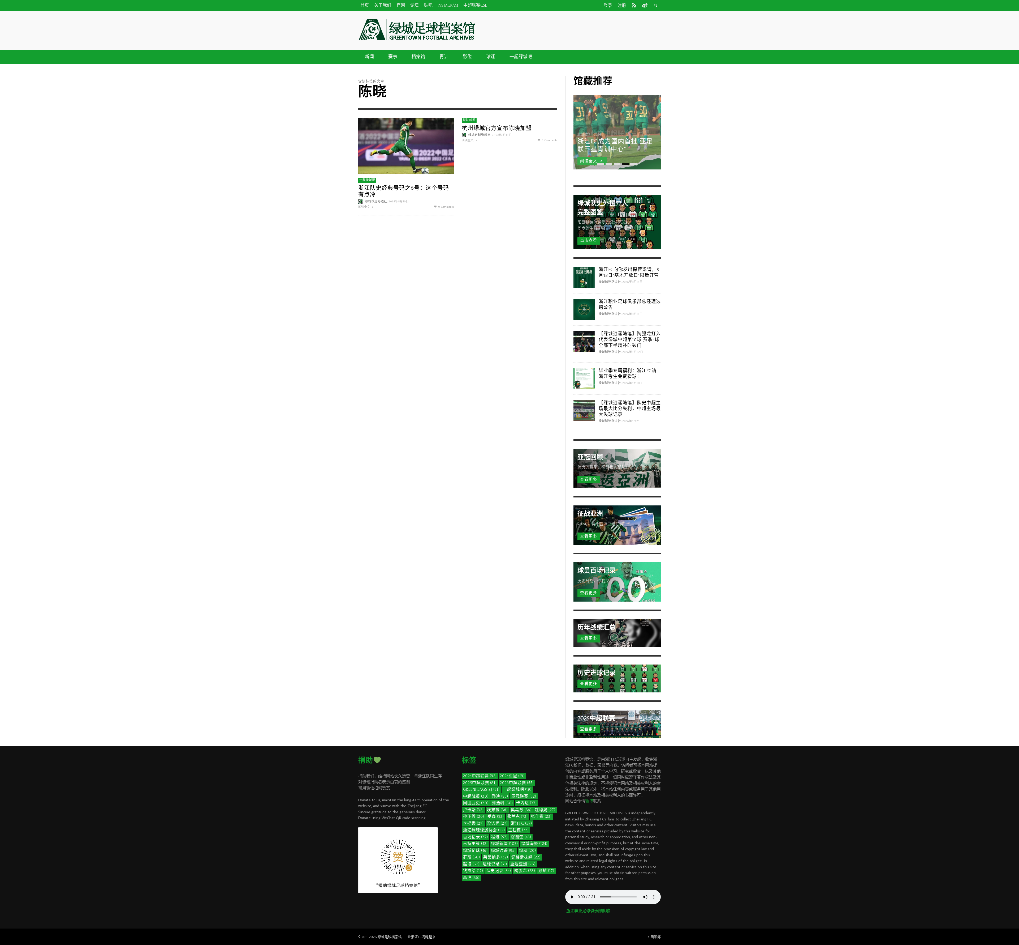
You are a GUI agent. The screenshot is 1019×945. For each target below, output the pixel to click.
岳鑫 (495, 816)
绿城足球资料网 (479, 135)
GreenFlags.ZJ (481, 789)
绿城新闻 (504, 843)
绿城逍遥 (503, 850)
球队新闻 (469, 120)
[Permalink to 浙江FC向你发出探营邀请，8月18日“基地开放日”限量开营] (584, 276)
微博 (589, 800)
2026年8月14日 (633, 314)
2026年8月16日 (633, 282)
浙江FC (521, 823)
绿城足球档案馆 (390, 937)
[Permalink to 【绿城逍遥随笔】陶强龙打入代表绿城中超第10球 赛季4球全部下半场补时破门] (584, 340)
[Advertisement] (570, 29)
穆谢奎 (521, 837)
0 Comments (445, 206)
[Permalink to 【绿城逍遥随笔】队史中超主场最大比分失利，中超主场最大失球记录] (584, 409)
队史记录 (498, 871)
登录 (608, 5)
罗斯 (471, 857)
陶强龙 (524, 871)
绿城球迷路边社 (376, 201)
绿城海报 (534, 843)
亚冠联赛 (523, 796)
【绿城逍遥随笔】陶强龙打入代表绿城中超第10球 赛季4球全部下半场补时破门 (630, 339)
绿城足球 (475, 850)
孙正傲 (473, 816)
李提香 (473, 823)
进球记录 (495, 864)
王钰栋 (518, 830)
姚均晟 (545, 810)
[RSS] (634, 5)
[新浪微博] (644, 5)
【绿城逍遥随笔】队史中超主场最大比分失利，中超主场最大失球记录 (630, 408)
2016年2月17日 (502, 135)
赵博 (471, 864)
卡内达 (526, 803)
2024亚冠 (512, 776)
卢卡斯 (473, 810)
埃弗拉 (497, 810)
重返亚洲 (523, 864)
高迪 (471, 877)
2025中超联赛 (480, 783)
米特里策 (475, 843)
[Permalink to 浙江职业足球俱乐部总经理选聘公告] (584, 308)
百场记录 (475, 837)
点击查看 (588, 240)
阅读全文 (364, 207)
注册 (622, 5)
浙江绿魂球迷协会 (484, 830)
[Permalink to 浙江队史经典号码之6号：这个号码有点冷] (406, 145)
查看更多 (588, 479)
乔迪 (500, 796)
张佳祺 (541, 816)
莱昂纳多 (495, 857)
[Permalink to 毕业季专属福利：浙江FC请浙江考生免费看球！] (584, 377)
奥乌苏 (521, 810)
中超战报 (476, 796)
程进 (499, 837)
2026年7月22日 (633, 352)
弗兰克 (517, 816)
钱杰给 (473, 871)
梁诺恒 (497, 823)
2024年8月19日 (399, 201)
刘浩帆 (502, 803)
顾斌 (546, 871)
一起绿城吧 (367, 180)
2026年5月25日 (633, 421)
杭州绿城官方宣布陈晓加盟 (497, 128)
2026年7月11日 (632, 383)
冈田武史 (476, 803)
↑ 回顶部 (654, 937)
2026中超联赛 (517, 783)
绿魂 (527, 850)
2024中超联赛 (480, 776)
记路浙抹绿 (526, 857)
